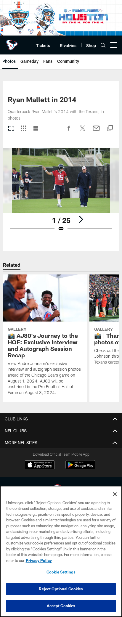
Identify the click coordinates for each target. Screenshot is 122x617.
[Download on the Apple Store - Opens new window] (39, 465)
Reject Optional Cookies (61, 589)
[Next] (80, 219)
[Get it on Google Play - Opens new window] (80, 467)
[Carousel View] (11, 129)
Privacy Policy (39, 560)
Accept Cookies (61, 605)
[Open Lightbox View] (61, 193)
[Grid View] (23, 129)
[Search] (103, 45)
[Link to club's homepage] (12, 42)
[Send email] (96, 131)
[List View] (36, 129)
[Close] (114, 494)
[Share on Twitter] (82, 131)
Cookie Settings (61, 572)
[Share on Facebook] (69, 131)
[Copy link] (109, 129)
